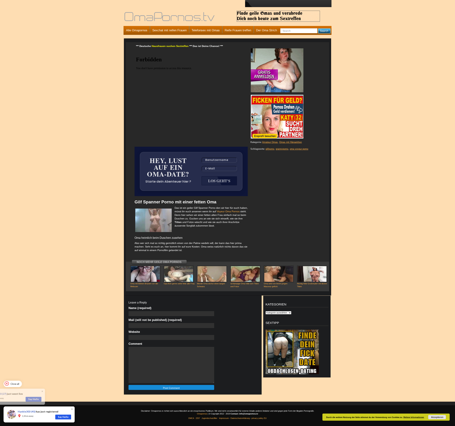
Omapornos (202, 414)
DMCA (191, 418)
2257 (198, 418)
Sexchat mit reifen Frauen (169, 30)
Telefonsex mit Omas (206, 30)
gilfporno (270, 149)
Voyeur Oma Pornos (228, 211)
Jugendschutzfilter (209, 418)
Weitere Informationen (413, 417)
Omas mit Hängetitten (290, 142)
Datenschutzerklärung (240, 418)
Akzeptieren (437, 417)
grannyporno (282, 149)
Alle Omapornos (136, 30)
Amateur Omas (270, 142)
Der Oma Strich (266, 30)
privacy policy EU (259, 418)
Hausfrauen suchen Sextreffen (170, 46)
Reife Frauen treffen (238, 30)
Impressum (224, 418)
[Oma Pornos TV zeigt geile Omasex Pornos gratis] (169, 18)
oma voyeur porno (299, 149)
